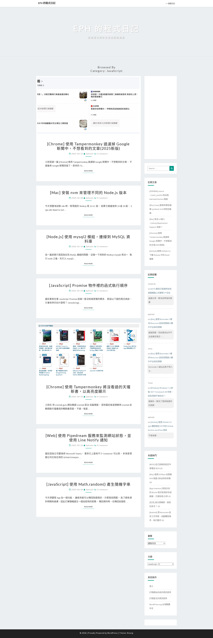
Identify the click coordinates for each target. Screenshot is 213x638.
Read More (89, 171)
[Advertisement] (160, 117)
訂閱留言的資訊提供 (158, 598)
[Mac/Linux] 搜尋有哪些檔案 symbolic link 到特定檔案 (160, 209)
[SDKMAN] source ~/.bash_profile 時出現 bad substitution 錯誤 (159, 195)
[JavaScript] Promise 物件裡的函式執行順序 (88, 285)
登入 (151, 586)
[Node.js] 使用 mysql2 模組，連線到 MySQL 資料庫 (88, 238)
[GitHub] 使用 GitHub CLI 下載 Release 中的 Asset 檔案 (160, 255)
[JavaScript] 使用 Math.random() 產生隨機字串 (88, 484)
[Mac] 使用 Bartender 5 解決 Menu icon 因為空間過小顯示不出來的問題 (160, 323)
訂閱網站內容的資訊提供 (160, 592)
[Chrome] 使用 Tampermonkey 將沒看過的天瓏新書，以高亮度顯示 (88, 389)
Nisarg (130, 633)
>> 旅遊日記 (170, 3)
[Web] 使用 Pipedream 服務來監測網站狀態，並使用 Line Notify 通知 (88, 437)
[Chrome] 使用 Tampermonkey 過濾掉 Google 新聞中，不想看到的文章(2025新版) (88, 146)
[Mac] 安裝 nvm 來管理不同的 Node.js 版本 (88, 192)
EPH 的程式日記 (46, 3)
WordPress (112, 633)
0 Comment (102, 154)
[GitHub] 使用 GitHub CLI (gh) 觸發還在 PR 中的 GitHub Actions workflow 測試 (160, 426)
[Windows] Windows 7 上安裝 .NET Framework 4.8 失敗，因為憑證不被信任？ (160, 392)
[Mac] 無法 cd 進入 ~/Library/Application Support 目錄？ (158, 223)
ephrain (89, 154)
